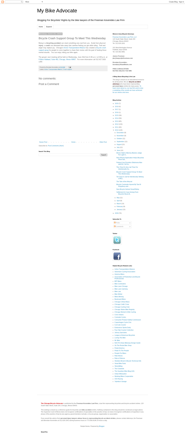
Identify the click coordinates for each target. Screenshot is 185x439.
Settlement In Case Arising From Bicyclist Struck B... (127, 193)
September (121, 141)
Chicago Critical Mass (122, 302)
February (120, 206)
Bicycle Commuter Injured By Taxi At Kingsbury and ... (128, 185)
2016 (117, 112)
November (120, 136)
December (120, 133)
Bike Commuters (120, 284)
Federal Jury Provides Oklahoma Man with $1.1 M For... (129, 163)
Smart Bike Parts (120, 363)
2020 (117, 103)
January (120, 209)
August (119, 144)
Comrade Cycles (120, 317)
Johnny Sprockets (121, 332)
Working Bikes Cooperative (124, 376)
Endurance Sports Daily (123, 327)
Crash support (67, 69)
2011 (117, 127)
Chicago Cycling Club (122, 307)
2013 (117, 121)
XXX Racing (119, 379)
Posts (118, 223)
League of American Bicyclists (125, 335)
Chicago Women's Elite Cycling (125, 312)
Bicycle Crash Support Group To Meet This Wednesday (129, 173)
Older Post (103, 142)
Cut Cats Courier (120, 325)
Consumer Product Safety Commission (128, 320)
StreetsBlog (118, 366)
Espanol (49, 27)
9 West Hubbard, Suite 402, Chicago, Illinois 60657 (57, 59)
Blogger (101, 426)
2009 (117, 213)
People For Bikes (120, 353)
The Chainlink (119, 369)
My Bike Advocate (57, 10)
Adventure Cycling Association (125, 272)
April (118, 201)
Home (41, 27)
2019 (117, 106)
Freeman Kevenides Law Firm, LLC (125, 37)
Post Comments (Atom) (56, 146)
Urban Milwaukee (121, 374)
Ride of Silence (120, 358)
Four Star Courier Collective (124, 330)
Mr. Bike (117, 340)
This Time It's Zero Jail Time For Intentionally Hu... (127, 168)
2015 (117, 115)
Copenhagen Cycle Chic (123, 322)
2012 (117, 124)
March (119, 203)
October (119, 138)
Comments (119, 226)
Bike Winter (118, 294)
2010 (117, 130)
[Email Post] (69, 67)
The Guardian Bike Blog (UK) (124, 371)
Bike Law (118, 291)
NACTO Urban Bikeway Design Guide (127, 343)
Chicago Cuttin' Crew (122, 304)
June (118, 150)
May (118, 198)
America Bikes (119, 274)
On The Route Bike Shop (123, 345)
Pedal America (119, 348)
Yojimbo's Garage (121, 381)
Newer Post (43, 142)
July (118, 147)
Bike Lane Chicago (121, 286)
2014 (117, 118)
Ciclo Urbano (119, 315)
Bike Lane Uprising (121, 289)
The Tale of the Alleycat (124, 181)
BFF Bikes (118, 281)
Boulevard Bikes (120, 299)
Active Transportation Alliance (74, 48)
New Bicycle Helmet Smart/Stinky (127, 189)
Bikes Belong (119, 297)
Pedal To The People (122, 351)
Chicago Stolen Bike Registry (125, 309)
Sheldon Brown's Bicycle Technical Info (128, 361)
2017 (117, 109)
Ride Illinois (119, 356)
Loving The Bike (120, 338)
